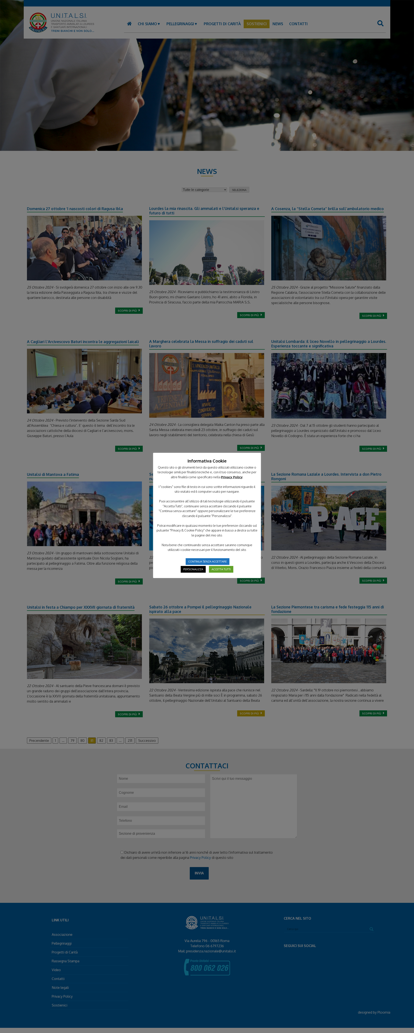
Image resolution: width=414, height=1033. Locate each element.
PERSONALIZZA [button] (193, 569)
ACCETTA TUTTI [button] (221, 569)
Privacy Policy (232, 477)
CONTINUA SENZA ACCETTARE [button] (207, 561)
